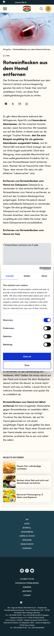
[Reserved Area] (48, 9)
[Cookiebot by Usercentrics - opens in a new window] (39, 268)
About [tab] (44, 276)
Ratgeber (7, 49)
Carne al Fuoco (27, 536)
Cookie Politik (27, 579)
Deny (27, 365)
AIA (27, 519)
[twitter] (13, 104)
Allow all (27, 356)
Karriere (27, 587)
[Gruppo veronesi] (27, 604)
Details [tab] (27, 276)
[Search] (41, 9)
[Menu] (5, 9)
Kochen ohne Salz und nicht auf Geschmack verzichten (33, 481)
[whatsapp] (27, 104)
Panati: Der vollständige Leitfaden (29, 467)
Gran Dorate (27, 544)
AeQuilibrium (27, 532)
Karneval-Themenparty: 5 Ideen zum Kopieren (30, 495)
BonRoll (27, 528)
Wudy (27, 523)
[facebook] (6, 104)
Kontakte (27, 591)
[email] (20, 104)
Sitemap (27, 595)
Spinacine (27, 540)
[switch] (47, 328)
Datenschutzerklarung (27, 583)
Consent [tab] (10, 276)
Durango (27, 548)
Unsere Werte (21, 2)
